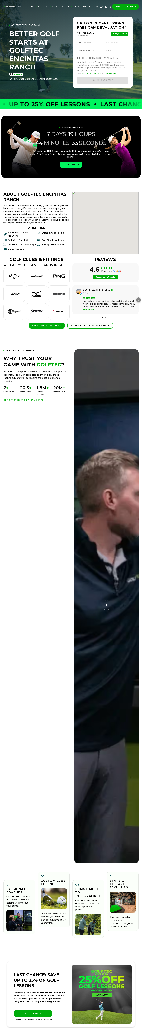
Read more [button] (88, 309)
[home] (9, 7)
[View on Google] (78, 291)
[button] (25, 6)
